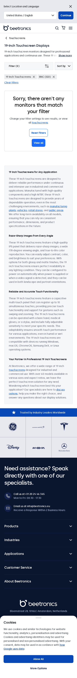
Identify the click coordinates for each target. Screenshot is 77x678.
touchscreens (40, 122)
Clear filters (11, 82)
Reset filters (38, 133)
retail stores (35, 210)
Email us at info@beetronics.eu (32, 506)
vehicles (22, 210)
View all (38, 143)
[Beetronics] (17, 28)
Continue (66, 15)
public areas (56, 210)
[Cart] (63, 28)
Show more (65, 55)
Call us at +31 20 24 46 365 (29, 494)
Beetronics (26, 601)
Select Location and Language (21, 6)
